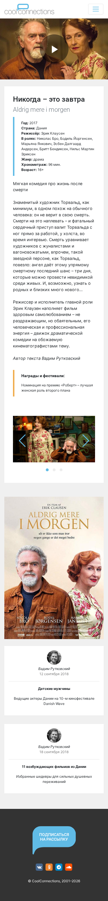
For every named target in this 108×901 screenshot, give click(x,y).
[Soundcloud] (69, 867)
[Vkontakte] (39, 867)
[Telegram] (59, 867)
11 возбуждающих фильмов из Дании (54, 766)
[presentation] (22, 440)
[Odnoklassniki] (49, 867)
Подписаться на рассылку (54, 837)
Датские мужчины (54, 688)
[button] (47, 470)
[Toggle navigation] (95, 9)
